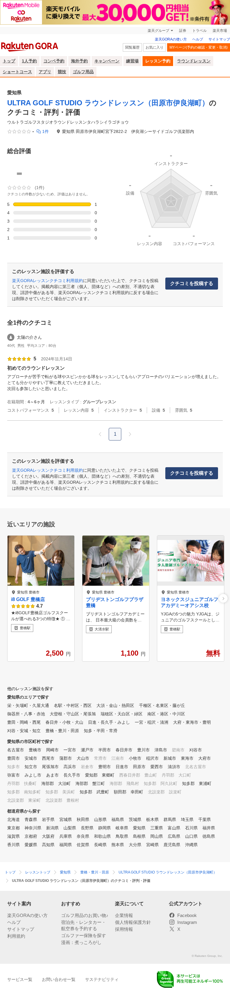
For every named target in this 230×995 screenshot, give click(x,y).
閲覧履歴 (132, 47)
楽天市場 (220, 31)
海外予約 (79, 61)
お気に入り (155, 47)
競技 (62, 71)
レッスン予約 (157, 61)
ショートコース (17, 71)
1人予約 (29, 61)
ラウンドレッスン (194, 61)
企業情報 (124, 915)
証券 (182, 31)
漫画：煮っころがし (81, 942)
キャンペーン (106, 61)
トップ (9, 61)
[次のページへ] (130, 434)
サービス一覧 (19, 979)
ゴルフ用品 (83, 71)
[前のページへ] (100, 434)
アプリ (45, 71)
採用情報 (124, 929)
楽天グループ (158, 31)
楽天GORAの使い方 (171, 39)
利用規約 (16, 936)
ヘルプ (197, 39)
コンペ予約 (53, 61)
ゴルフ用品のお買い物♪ (84, 915)
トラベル (199, 31)
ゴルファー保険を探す (83, 935)
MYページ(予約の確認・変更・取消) (199, 47)
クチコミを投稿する (191, 283)
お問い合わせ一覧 (58, 979)
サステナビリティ (102, 979)
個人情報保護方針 (133, 922)
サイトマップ (219, 39)
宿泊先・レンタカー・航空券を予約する (83, 925)
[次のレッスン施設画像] (223, 598)
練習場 (132, 61)
